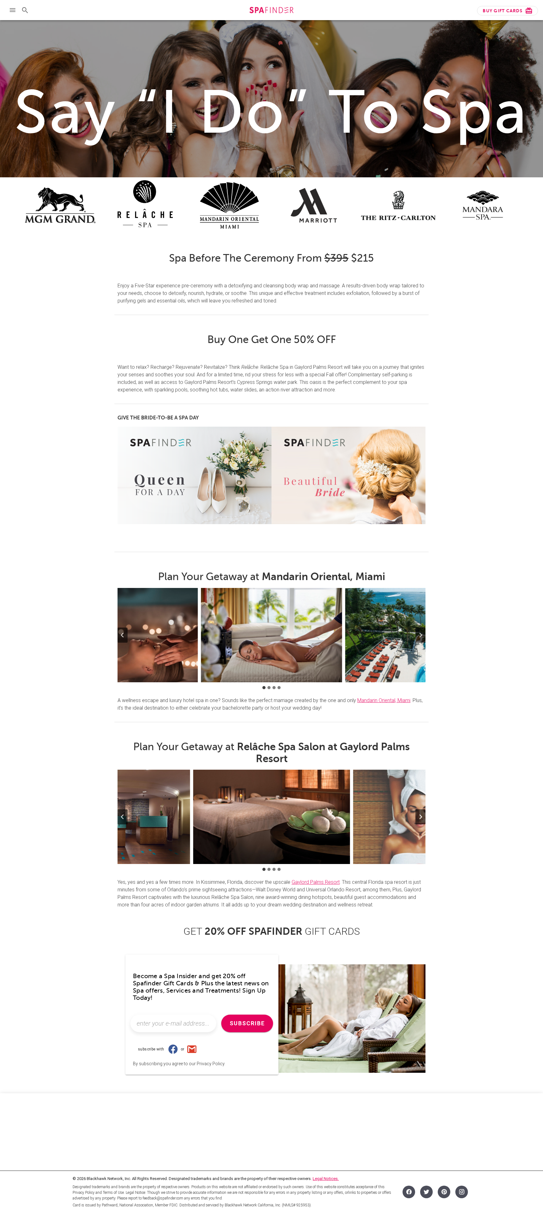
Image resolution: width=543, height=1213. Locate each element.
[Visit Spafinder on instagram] (461, 1192)
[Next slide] (420, 635)
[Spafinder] (271, 11)
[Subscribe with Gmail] (191, 1049)
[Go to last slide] (123, 635)
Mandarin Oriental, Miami (383, 700)
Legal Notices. (326, 1178)
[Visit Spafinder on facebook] (409, 1192)
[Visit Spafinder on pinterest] (444, 1192)
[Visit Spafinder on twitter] (426, 1192)
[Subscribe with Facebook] (173, 1049)
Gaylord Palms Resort (316, 882)
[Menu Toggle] (12, 10)
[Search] (25, 10)
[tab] (264, 687)
